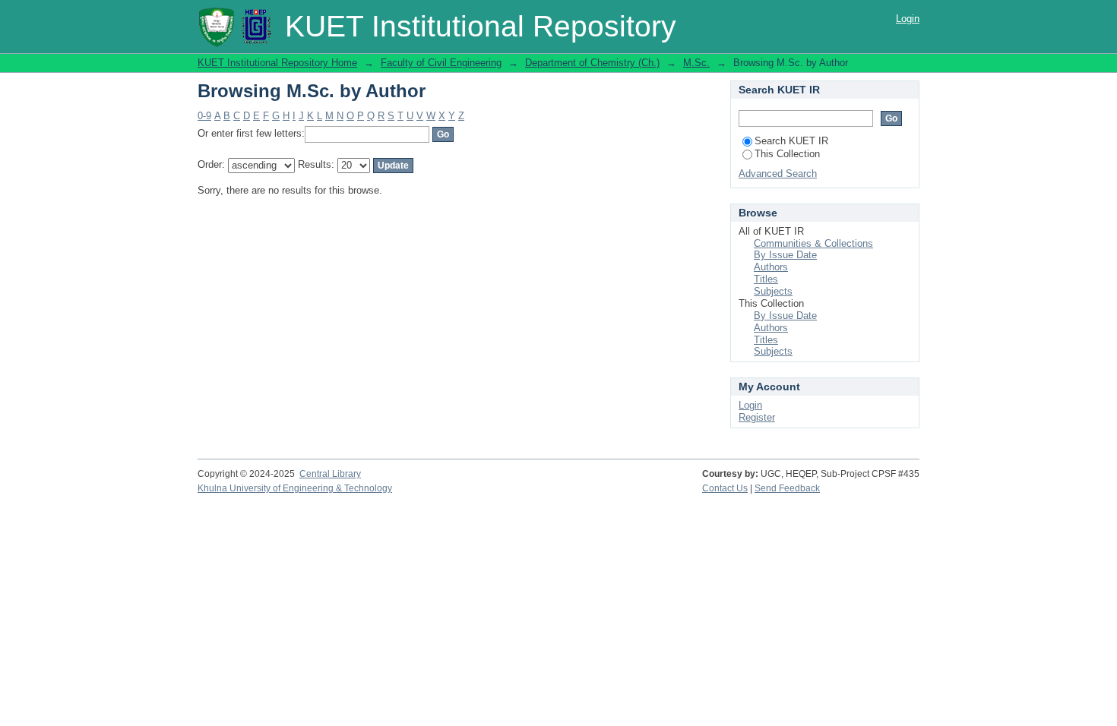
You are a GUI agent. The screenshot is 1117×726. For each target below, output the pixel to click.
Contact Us (725, 488)
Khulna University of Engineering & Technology (295, 488)
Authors (771, 267)
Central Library (330, 474)
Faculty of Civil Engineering (441, 62)
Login (907, 18)
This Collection (787, 153)
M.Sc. (696, 62)
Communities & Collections (813, 243)
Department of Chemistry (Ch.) (592, 62)
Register (757, 417)
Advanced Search (778, 173)
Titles (766, 279)
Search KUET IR (791, 141)
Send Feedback (787, 488)
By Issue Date (785, 254)
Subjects (773, 291)
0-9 (204, 116)
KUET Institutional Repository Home (277, 62)
